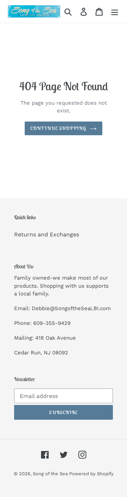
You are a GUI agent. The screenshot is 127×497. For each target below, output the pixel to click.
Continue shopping (58, 128)
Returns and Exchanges (46, 234)
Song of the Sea (51, 473)
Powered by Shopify (91, 473)
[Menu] (114, 11)
